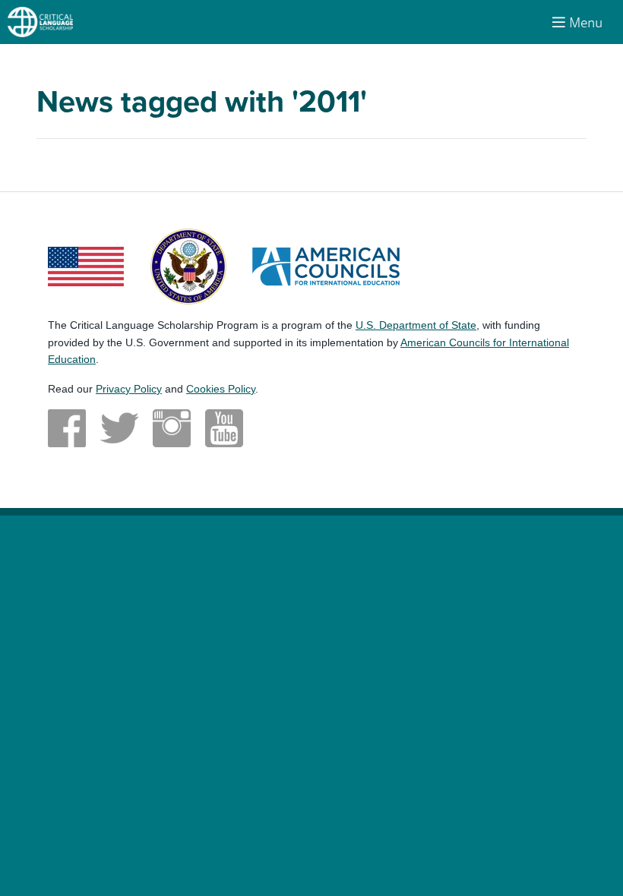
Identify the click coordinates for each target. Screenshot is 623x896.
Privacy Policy (129, 389)
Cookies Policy (220, 389)
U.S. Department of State (416, 325)
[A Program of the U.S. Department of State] (188, 265)
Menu (585, 22)
